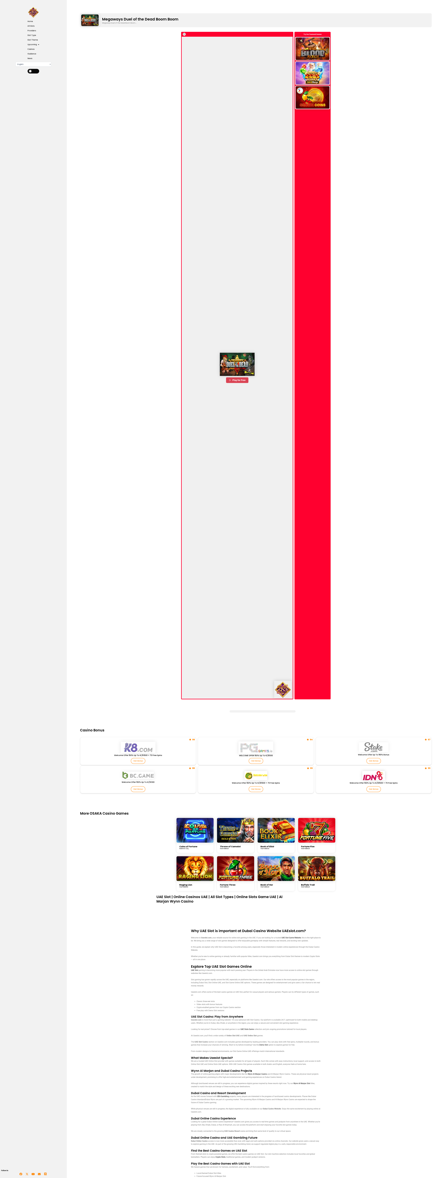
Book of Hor (267, 884)
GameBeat (224, 848)
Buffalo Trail (308, 884)
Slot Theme (32, 40)
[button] (237, 364)
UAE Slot (163, 896)
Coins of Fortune (188, 846)
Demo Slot (263, 1045)
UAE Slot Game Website (291, 938)
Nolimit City (184, 848)
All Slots (31, 26)
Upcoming (32, 44)
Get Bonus (138, 761)
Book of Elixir (267, 846)
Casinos (31, 49)
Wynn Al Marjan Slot (301, 1083)
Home (30, 21)
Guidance (31, 53)
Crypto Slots (220, 1157)
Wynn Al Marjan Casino (257, 1074)
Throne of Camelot (230, 846)
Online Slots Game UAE (256, 896)
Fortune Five (308, 846)
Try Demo (312, 49)
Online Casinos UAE (190, 896)
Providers (31, 30)
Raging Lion (185, 884)
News (29, 58)
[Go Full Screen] (184, 34)
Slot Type (31, 35)
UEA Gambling (223, 1096)
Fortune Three (227, 884)
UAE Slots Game (247, 1029)
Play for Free (239, 380)
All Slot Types (222, 896)
